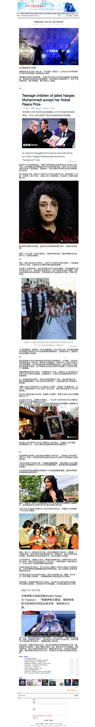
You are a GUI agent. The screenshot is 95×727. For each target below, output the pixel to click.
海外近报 (37, 15)
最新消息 (36, 13)
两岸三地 (50, 13)
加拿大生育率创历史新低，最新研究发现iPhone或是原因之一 (37, 660)
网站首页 (22, 13)
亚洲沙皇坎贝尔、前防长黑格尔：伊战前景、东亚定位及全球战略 (38, 671)
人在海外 (54, 13)
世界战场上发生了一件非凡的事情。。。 (32, 666)
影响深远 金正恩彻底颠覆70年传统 (32, 669)
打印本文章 (22, 695)
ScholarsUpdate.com (48, 726)
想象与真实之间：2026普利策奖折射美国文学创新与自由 (36, 664)
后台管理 (51, 723)
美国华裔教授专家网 (26, 15)
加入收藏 (60, 723)
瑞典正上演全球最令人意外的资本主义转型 (33, 668)
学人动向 (45, 13)
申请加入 (72, 13)
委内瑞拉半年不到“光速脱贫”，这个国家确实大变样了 (35, 661)
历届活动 (59, 13)
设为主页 (55, 723)
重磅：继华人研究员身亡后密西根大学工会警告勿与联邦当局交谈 (38, 673)
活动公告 (31, 13)
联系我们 (68, 13)
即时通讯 (27, 13)
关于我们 (63, 13)
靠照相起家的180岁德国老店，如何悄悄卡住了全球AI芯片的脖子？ (38, 663)
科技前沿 (41, 13)
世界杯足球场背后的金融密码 (30, 658)
